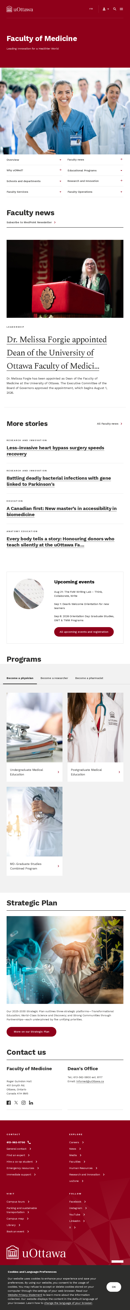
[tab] (20, 680)
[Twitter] (16, 1103)
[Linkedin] (31, 1103)
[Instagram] (23, 1103)
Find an (16, 1155)
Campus (16, 1201)
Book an (15, 1231)
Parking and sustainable (22, 1210)
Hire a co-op (19, 1161)
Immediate (19, 1174)
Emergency (20, 1168)
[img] (20, 9)
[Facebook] (9, 1103)
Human (81, 1168)
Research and (84, 1174)
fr (91, 9)
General (16, 1148)
